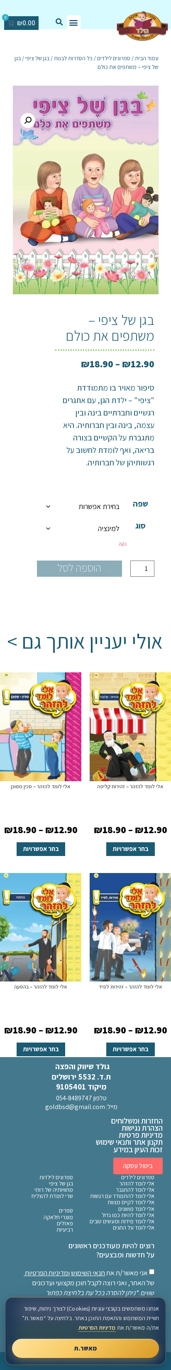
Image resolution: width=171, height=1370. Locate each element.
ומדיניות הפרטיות (47, 1272)
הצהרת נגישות (142, 1128)
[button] (74, 22)
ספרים (66, 1211)
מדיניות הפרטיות (97, 1327)
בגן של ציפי (37, 58)
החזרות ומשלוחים (137, 1121)
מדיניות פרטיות (141, 1135)
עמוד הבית (147, 58)
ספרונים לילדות (56, 1177)
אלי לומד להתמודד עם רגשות (122, 1196)
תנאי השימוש (88, 1272)
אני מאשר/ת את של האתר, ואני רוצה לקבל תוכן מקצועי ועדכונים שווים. (89, 1282)
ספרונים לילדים (113, 58)
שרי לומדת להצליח (52, 1196)
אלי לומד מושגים (136, 1209)
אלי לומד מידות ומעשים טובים (122, 1221)
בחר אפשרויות (130, 849)
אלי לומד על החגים (133, 1228)
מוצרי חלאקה (58, 1217)
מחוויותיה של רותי (53, 1190)
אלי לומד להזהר (136, 1184)
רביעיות (64, 1230)
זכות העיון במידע (138, 1149)
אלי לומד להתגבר (135, 1190)
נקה (123, 544)
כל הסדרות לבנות (73, 58)
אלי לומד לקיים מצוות (130, 1202)
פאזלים (65, 1223)
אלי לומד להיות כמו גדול (128, 1215)
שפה (140, 503)
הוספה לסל (79, 568)
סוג (140, 525)
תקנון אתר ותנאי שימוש (129, 1142)
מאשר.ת (85, 1348)
